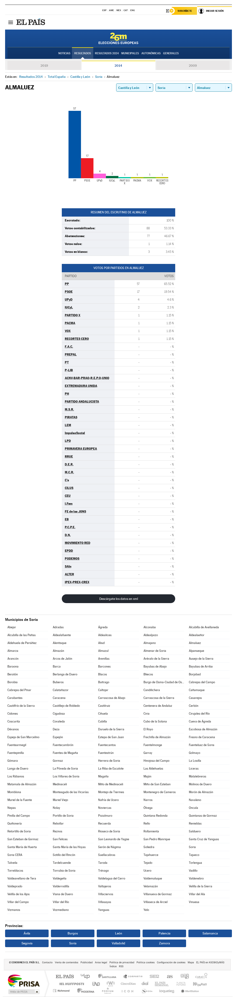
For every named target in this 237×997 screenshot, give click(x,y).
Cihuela (103, 713)
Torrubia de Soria (64, 870)
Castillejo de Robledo (66, 705)
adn (182, 977)
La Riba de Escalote (111, 768)
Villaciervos (105, 894)
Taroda (102, 862)
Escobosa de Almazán (203, 729)
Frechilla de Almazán (157, 737)
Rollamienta (151, 831)
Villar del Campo (18, 902)
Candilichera (151, 690)
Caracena (59, 698)
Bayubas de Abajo (155, 666)
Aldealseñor (196, 635)
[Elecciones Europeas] (118, 38)
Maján (147, 776)
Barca (57, 666)
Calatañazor (61, 690)
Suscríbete (185, 10)
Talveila (12, 862)
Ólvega (148, 808)
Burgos (73, 933)
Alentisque (59, 643)
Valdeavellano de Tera (21, 878)
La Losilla (195, 760)
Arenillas (103, 658)
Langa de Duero (17, 768)
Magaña (103, 776)
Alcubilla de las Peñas (21, 635)
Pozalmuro (105, 815)
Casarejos (195, 698)
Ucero (147, 870)
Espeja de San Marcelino (23, 737)
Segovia (27, 943)
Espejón (58, 737)
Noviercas (104, 808)
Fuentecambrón (63, 745)
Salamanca (210, 933)
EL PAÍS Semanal (162, 984)
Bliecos (148, 674)
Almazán (58, 651)
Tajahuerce (150, 855)
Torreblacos (15, 870)
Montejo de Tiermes (111, 792)
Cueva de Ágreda (200, 721)
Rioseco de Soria (109, 831)
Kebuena (195, 984)
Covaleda (59, 721)
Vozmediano (61, 910)
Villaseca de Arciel (155, 902)
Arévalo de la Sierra (156, 658)
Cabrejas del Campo (202, 682)
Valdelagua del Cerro (111, 878)
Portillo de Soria (63, 815)
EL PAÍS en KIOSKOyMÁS (210, 962)
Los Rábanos (15, 776)
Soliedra (148, 847)
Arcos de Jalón (62, 658)
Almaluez (195, 643)
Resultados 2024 (107, 53)
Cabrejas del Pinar (19, 690)
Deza (56, 729)
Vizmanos (13, 910)
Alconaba (149, 627)
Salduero (195, 831)
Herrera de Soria (109, 760)
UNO (96, 984)
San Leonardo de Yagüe (113, 839)
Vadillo (193, 870)
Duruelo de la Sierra (111, 729)
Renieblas (195, 823)
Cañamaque (197, 690)
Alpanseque (196, 651)
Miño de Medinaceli (110, 784)
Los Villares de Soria (66, 776)
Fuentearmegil (16, 745)
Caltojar (103, 690)
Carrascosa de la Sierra (158, 698)
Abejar (11, 627)
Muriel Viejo (60, 800)
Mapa (191, 962)
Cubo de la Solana (155, 721)
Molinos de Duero (200, 784)
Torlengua (195, 862)
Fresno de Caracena (202, 737)
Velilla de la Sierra (200, 886)
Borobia (12, 682)
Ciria (146, 713)
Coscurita (13, 721)
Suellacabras (106, 855)
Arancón (13, 658)
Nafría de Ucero (108, 800)
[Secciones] (10, 22)
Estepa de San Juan (111, 737)
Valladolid (118, 943)
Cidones (12, 713)
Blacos (102, 674)
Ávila (27, 933)
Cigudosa (59, 713)
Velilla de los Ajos (18, 894)
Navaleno (195, 800)
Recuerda (104, 823)
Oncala (193, 808)
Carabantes (14, 698)
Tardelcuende (62, 862)
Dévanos (13, 729)
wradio (110, 984)
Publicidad (87, 962)
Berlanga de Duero (65, 674)
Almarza (12, 651)
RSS (121, 966)
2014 (118, 65)
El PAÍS (65, 977)
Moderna (84, 991)
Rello (146, 823)
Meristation (189, 991)
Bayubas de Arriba (201, 666)
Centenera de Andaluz (157, 705)
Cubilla (102, 721)
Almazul (103, 651)
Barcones (104, 666)
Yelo (146, 910)
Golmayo (194, 753)
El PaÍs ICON (127, 991)
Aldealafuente (62, 635)
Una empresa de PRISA (23, 980)
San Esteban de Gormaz (22, 839)
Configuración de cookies (171, 962)
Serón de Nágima (109, 847)
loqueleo (167, 991)
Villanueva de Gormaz (157, 894)
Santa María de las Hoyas (69, 847)
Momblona (14, 792)
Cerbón (193, 705)
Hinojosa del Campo (156, 760)
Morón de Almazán (201, 792)
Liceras (194, 768)
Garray (147, 753)
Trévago (103, 870)
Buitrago (103, 682)
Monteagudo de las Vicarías (71, 792)
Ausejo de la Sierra (201, 658)
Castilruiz (104, 705)
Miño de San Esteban (157, 784)
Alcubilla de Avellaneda (204, 627)
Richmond (62, 991)
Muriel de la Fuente (19, 800)
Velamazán (150, 886)
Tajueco (194, 855)
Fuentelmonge (152, 745)
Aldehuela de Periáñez (22, 643)
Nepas (11, 808)
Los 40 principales (87, 977)
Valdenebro (196, 878)
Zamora (164, 943)
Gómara (12, 760)
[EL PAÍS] (31, 22)
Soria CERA (14, 855)
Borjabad (195, 674)
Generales (171, 53)
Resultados (82, 53)
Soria (192, 847)
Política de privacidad (121, 962)
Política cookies (146, 962)
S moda (146, 991)
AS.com (167, 977)
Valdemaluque (152, 878)
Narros (148, 800)
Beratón (12, 674)
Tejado (147, 862)
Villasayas (104, 902)
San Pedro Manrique (156, 839)
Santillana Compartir (133, 977)
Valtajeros (104, 886)
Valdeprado (14, 886)
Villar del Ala (197, 894)
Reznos (57, 831)
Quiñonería (14, 823)
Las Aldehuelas (153, 768)
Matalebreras (197, 776)
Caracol (200, 977)
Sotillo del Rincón (64, 855)
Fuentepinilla (15, 753)
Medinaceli (60, 784)
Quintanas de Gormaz (203, 815)
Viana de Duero (63, 894)
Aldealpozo (150, 635)
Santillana (108, 977)
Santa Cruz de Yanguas (204, 839)
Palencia (164, 933)
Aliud (101, 643)
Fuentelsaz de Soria (201, 745)
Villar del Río (61, 902)
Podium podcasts (107, 991)
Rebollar (58, 823)
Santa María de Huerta (22, 847)
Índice (113, 966)
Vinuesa (194, 902)
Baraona (13, 666)
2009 (193, 65)
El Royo (148, 729)
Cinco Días (127, 984)
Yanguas (103, 910)
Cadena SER (153, 977)
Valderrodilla (61, 886)
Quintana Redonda (155, 815)
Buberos (58, 682)
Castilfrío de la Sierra (21, 705)
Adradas (58, 627)
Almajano (149, 643)
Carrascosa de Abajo (111, 698)
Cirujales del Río (199, 713)
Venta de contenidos (66, 962)
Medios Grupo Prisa (23, 991)
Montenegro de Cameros (159, 792)
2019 (44, 65)
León (118, 933)
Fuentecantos (107, 745)
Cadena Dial (145, 984)
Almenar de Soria (154, 651)
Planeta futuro (179, 984)
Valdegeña (59, 878)
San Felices (60, 839)
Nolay (56, 808)
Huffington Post (71, 984)
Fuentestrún (106, 753)
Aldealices (105, 635)
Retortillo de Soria (19, 831)
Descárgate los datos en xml (118, 599)
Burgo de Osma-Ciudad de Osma (163, 682)
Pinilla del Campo (18, 815)
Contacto (47, 962)
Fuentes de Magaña (65, 753)
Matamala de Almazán (21, 784)
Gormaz (58, 760)
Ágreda (103, 627)
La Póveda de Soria (65, 768)
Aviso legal (101, 962)
